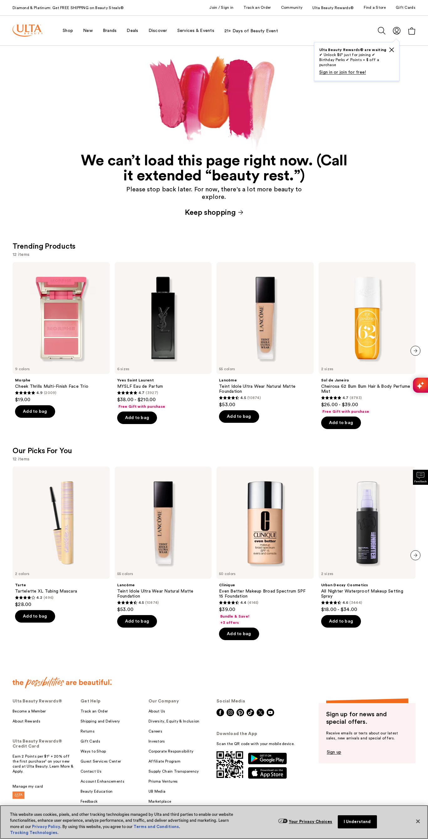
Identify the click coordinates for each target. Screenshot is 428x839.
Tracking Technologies (33, 833)
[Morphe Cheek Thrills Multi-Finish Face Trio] (61, 332)
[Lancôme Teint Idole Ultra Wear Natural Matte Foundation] (265, 335)
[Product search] (381, 30)
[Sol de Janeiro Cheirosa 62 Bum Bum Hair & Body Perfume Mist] (367, 338)
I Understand (357, 822)
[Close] (418, 821)
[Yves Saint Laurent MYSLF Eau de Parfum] (163, 335)
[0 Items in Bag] (411, 31)
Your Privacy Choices (310, 822)
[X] (391, 49)
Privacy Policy (46, 827)
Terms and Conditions (156, 827)
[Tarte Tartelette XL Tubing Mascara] (61, 537)
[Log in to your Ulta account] (396, 30)
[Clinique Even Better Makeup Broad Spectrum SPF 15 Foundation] (265, 546)
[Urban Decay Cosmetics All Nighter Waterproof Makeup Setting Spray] (367, 540)
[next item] (415, 351)
